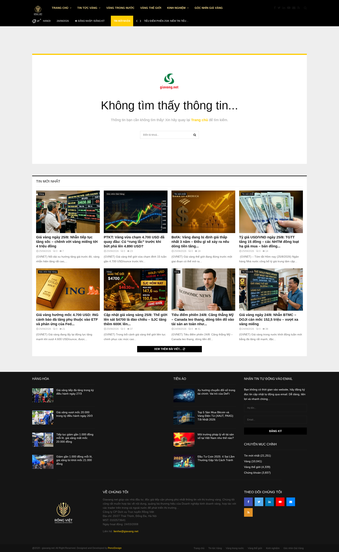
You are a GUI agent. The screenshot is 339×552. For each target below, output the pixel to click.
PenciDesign (115, 548)
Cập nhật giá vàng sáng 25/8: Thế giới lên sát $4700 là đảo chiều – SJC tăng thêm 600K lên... (135, 319)
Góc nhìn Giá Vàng (209, 7)
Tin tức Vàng (87, 7)
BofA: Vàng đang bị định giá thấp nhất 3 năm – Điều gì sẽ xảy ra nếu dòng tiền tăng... (200, 241)
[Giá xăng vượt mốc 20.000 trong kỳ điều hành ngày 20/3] (42, 417)
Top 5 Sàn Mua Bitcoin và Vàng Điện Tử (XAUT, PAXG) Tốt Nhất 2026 (215, 416)
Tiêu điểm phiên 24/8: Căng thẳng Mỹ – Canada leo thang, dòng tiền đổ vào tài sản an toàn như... (202, 319)
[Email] (294, 7)
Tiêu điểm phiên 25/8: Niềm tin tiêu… (166, 21)
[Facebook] (276, 7)
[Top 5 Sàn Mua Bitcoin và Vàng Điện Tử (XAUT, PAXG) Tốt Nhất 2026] (184, 417)
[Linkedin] (284, 7)
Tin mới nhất (48, 181)
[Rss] (299, 7)
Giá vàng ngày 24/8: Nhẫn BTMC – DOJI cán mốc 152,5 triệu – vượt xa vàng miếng (268, 319)
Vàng (41, 194)
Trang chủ (60, 7)
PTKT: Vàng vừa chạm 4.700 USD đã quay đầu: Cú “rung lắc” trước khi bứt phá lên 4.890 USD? (134, 241)
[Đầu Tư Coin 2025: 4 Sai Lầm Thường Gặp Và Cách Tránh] (184, 462)
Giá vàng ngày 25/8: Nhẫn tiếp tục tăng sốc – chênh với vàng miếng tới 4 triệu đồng (67, 241)
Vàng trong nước (120, 7)
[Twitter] (280, 7)
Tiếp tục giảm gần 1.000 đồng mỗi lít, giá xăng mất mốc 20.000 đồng (74, 438)
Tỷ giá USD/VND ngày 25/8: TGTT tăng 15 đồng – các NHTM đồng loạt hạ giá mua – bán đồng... (269, 241)
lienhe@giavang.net (126, 531)
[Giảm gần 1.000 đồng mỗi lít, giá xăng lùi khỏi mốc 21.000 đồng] (42, 462)
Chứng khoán (252, 472)
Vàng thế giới (150, 7)
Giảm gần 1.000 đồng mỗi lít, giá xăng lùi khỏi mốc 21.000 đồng (74, 460)
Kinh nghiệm (176, 7)
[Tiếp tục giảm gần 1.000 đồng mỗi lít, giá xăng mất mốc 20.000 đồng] (42, 440)
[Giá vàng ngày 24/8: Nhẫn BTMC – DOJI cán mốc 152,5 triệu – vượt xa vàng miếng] (271, 289)
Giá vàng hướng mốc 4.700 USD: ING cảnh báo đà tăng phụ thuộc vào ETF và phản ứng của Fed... (67, 319)
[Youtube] (289, 7)
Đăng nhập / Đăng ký (91, 21)
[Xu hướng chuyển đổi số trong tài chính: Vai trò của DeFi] (184, 395)
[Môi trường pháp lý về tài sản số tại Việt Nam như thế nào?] (184, 440)
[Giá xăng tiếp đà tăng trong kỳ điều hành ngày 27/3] (42, 395)
